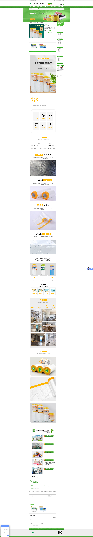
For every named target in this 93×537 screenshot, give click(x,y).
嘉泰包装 (49, 491)
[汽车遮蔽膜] (43, 510)
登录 (52, 0)
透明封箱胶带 (50, 8)
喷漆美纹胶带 (59, 42)
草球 (58, 59)
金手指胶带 (59, 50)
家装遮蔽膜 (41, 22)
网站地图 (63, 0)
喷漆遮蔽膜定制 (46, 491)
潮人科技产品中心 (34, 22)
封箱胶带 (59, 25)
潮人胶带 (51, 491)
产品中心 (49, 528)
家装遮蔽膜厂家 (42, 491)
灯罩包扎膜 (59, 58)
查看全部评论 (54, 517)
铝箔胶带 (59, 52)
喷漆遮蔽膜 (30, 491)
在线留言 (58, 0)
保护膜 (39, 22)
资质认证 (55, 528)
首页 (31, 22)
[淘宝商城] (50, 4)
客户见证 (52, 528)
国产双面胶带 (59, 33)
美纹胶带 (59, 39)
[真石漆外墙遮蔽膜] (34, 510)
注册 (54, 0)
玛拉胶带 (59, 51)
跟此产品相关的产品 (32, 504)
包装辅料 (59, 56)
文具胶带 (47, 8)
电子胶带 (37, 22)
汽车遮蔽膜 (43, 511)
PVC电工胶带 (59, 48)
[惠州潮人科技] (31, 5)
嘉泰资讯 (57, 528)
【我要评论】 (33, 515)
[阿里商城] (50, 3)
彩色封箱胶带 (53, 8)
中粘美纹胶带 (59, 41)
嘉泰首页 (33, 528)
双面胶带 (59, 32)
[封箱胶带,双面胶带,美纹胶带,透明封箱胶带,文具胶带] (46, 21)
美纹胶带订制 (59, 43)
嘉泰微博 (60, 0)
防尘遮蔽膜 (36, 491)
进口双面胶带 (59, 34)
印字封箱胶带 (45, 8)
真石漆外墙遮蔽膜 (34, 511)
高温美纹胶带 (59, 40)
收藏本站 (56, 0)
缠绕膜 (59, 60)
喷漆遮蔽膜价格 (38, 491)
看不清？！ (42, 523)
